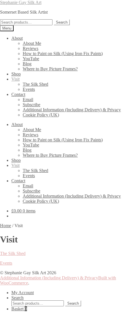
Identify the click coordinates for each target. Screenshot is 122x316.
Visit (15, 79)
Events (29, 89)
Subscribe (31, 104)
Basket (19, 308)
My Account (22, 292)
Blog (27, 63)
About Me (32, 43)
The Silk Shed (35, 84)
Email (28, 99)
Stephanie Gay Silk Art (20, 2)
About (17, 38)
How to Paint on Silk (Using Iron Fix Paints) (63, 53)
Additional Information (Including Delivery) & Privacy (72, 109)
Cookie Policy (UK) (41, 114)
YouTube (31, 58)
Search (62, 22)
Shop (16, 74)
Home (5, 225)
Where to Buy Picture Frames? (50, 68)
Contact (18, 94)
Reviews (30, 48)
